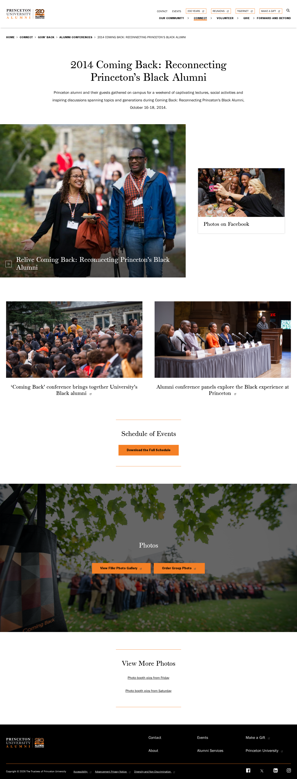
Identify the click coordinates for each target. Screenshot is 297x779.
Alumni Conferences (75, 37)
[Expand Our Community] (188, 18)
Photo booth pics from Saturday (148, 691)
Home (10, 37)
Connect (26, 37)
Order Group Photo (177, 568)
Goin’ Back (46, 37)
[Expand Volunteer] (238, 18)
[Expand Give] (254, 18)
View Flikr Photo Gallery (119, 568)
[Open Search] (288, 10)
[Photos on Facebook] (241, 200)
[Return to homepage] (26, 17)
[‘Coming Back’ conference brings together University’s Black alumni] (90, 393)
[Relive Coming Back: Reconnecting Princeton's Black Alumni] (8, 264)
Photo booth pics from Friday (148, 678)
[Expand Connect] (211, 18)
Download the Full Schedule (148, 450)
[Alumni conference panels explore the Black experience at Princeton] (235, 393)
